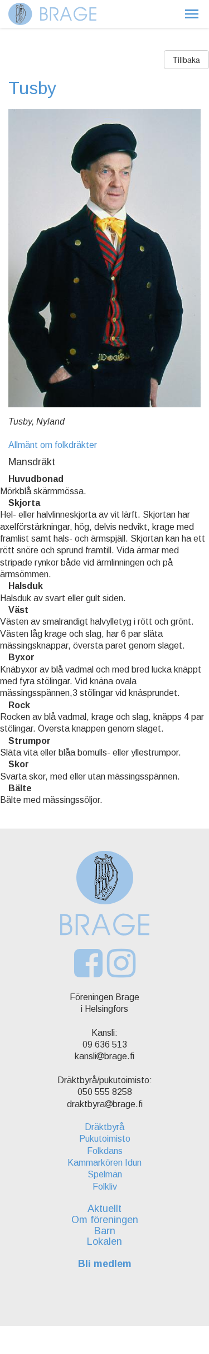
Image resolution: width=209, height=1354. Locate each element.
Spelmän (105, 1174)
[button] (192, 14)
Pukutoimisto (104, 1138)
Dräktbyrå (104, 1127)
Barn (104, 1230)
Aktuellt (104, 1208)
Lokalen (104, 1241)
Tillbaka (186, 59)
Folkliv (105, 1186)
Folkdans (105, 1151)
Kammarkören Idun (104, 1162)
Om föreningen (104, 1219)
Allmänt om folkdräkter (52, 445)
